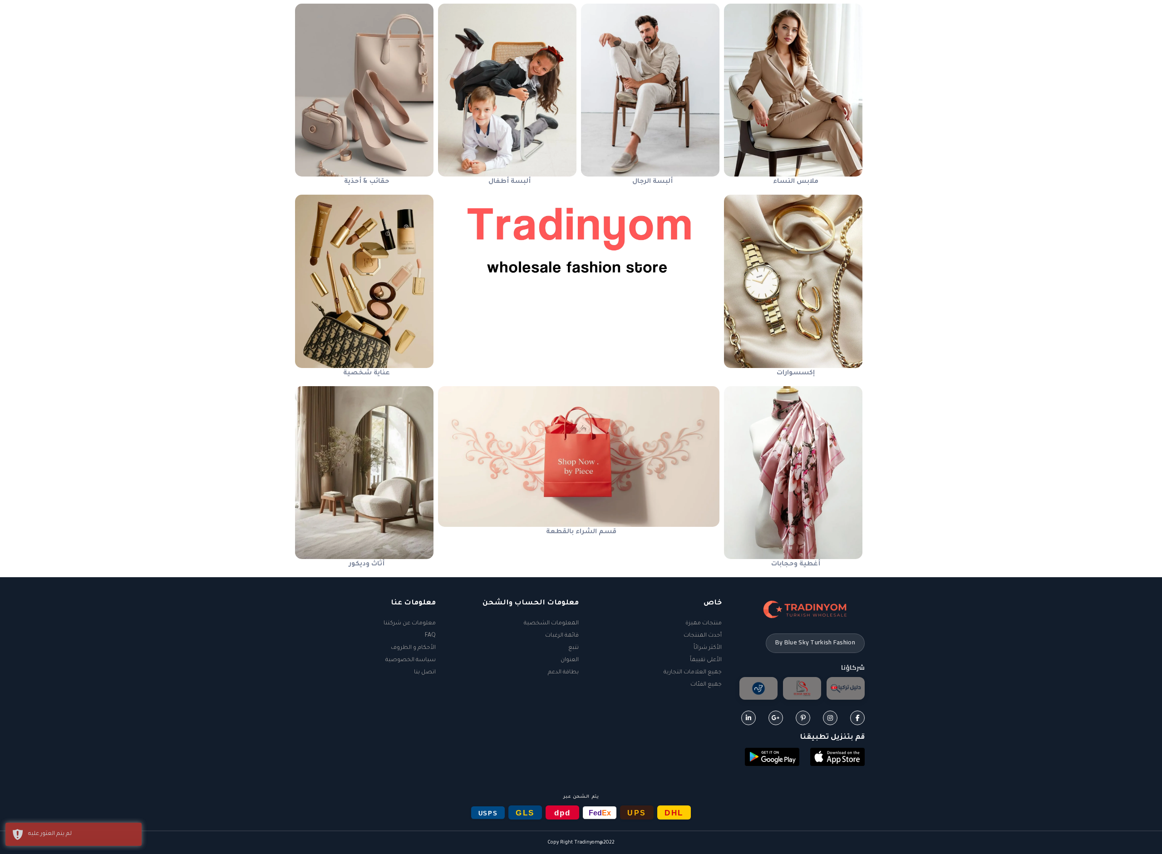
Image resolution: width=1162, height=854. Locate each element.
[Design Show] (802, 688)
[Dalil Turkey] (846, 688)
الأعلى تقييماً (706, 660)
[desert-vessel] (758, 688)
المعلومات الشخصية (551, 623)
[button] (837, 757)
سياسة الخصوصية (410, 660)
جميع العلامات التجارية (693, 672)
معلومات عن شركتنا (410, 623)
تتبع (573, 648)
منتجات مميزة (703, 623)
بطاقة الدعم (563, 672)
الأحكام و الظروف (413, 648)
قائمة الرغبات (562, 636)
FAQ (430, 636)
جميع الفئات (706, 685)
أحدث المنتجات (703, 636)
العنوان (570, 660)
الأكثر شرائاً (708, 648)
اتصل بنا (425, 672)
